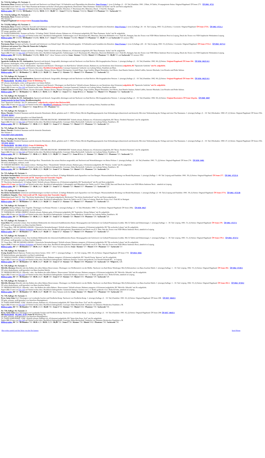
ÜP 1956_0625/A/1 (202, 61)
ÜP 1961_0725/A (231, 175)
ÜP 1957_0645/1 (169, 298)
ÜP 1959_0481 (198, 160)
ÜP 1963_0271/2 (218, 44)
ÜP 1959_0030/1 (8, 115)
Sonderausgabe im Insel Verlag (13, 100)
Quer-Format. (101, 4)
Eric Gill (22, 9)
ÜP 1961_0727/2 (231, 238)
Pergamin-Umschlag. (40, 21)
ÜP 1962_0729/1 (236, 268)
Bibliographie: (7, 11)
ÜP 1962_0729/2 (237, 283)
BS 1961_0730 (21, 314)
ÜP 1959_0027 (140, 208)
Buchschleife (9, 81)
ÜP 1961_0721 (208, 4)
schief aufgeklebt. (16, 135)
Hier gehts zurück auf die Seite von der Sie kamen (20, 330)
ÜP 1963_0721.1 (216, 27)
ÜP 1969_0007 (204, 98)
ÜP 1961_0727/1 (230, 223)
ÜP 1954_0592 (136, 253)
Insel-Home (236, 330)
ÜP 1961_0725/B (233, 193)
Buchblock (52, 105)
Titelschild (5, 135)
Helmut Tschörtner (26, 229)
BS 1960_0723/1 (21, 145)
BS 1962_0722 (21, 81)
